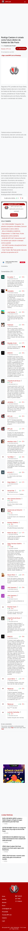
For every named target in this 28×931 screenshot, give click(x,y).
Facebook (19, 896)
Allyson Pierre (11, 575)
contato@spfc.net (6, 908)
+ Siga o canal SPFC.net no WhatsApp (11, 55)
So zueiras (10, 277)
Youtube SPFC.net (6, 915)
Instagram (19, 901)
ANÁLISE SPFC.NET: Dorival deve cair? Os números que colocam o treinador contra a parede (13, 240)
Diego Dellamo (11, 482)
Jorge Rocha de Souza (13, 381)
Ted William (10, 457)
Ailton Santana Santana (14, 498)
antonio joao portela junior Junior (14, 510)
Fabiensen (10, 325)
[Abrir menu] (25, 1)
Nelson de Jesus (12, 532)
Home (3, 896)
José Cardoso (11, 312)
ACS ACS (9, 472)
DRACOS (9, 353)
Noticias (4, 899)
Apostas (4, 902)
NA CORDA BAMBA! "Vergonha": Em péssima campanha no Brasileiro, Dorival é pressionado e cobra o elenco (13, 226)
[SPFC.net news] (14, 262)
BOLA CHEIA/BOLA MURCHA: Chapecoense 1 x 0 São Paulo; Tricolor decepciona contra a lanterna (12, 233)
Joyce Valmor (11, 679)
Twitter (19, 898)
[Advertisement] (14, 19)
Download (14, 215)
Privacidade (5, 911)
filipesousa (10, 688)
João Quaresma (11, 587)
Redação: (6, 49)
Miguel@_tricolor (12, 343)
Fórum (3, 905)
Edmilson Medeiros (12, 522)
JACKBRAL (10, 402)
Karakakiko (10, 291)
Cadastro (4, 918)
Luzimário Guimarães (13, 712)
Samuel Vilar (10, 490)
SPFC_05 (9, 416)
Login (3, 921)
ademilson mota (11, 441)
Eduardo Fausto (11, 607)
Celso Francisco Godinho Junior (14, 544)
